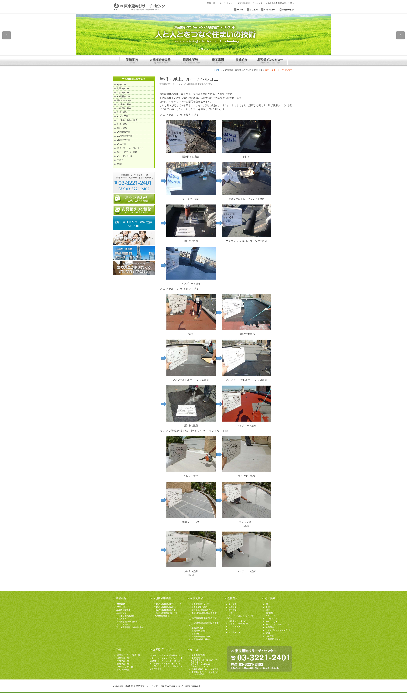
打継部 (120, 160)
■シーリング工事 (124, 156)
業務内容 (121, 604)
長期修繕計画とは (162, 616)
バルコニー (271, 616)
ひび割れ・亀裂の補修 (127, 120)
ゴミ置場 (270, 636)
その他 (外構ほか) (273, 639)
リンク (232, 629)
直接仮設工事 (123, 92)
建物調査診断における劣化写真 (205, 669)
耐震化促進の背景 (199, 607)
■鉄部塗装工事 (123, 140)
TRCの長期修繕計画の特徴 (165, 613)
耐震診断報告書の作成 (201, 636)
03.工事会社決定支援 (125, 616)
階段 (268, 610)
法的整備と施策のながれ (202, 610)
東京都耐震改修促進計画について (203, 614)
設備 (268, 633)
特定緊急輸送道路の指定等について (203, 624)
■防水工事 (121, 144)
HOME (217, 70)
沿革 (231, 613)
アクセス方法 (234, 626)
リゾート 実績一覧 (125, 667)
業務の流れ (122, 607)
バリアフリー (271, 621)
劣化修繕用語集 (198, 655)
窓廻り (120, 164)
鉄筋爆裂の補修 (124, 108)
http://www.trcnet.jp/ (170, 686)
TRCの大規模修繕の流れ (165, 607)
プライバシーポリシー (238, 624)
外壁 (268, 607)
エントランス (271, 618)
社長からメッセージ (237, 621)
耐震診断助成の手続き (201, 639)
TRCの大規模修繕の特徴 (165, 610)
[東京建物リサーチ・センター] (149, 7)
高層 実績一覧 (123, 658)
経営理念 (232, 607)
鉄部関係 (270, 627)
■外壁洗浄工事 (123, 132)
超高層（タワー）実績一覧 (128, 655)
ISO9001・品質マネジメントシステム (240, 617)
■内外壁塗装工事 (124, 136)
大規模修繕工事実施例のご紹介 (237, 70)
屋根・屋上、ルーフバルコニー (131, 148)
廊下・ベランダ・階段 (127, 152)
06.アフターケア (123, 624)
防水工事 (258, 70)
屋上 (268, 604)
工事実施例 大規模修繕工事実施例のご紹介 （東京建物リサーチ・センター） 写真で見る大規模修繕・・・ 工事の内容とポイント (203, 662)
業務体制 (232, 610)
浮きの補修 (122, 128)
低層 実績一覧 (123, 664)
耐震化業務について (200, 604)
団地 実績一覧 (123, 670)
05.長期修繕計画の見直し (127, 621)
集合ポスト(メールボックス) (278, 624)
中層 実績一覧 (123, 661)
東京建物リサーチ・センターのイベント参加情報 (203, 673)
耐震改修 (195, 634)
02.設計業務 (121, 613)
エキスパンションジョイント (278, 630)
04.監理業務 (121, 618)
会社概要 (232, 604)
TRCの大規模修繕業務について (167, 604)
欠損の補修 (122, 112)
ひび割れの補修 (124, 104)
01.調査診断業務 (123, 610)
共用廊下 (270, 613)
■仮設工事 (121, 84)
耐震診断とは (197, 628)
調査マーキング (124, 100)
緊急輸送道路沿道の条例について (203, 619)
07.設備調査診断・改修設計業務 (130, 627)
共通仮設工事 (123, 88)
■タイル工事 (122, 116)
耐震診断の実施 (198, 631)
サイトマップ (234, 632)
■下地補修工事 (123, 96)
